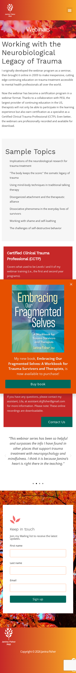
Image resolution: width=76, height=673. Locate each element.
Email (13, 580)
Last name (16, 563)
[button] (69, 10)
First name (16, 545)
